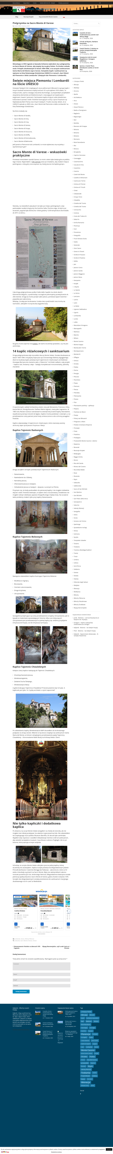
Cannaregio (84, 1028)
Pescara (76, 377)
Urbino (76, 563)
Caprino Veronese (79, 155)
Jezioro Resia (78, 277)
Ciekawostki (77, 194)
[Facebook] (80, 1094)
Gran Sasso (77, 248)
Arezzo (76, 104)
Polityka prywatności (63, 3)
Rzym (75, 479)
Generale (77, 245)
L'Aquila (76, 287)
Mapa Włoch (26, 3)
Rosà (75, 473)
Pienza (76, 389)
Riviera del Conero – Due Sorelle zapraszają (71, 1022)
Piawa (76, 383)
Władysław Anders (85, 1085)
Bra (75, 145)
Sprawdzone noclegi (80, 527)
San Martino (78, 492)
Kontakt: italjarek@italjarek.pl (21, 1029)
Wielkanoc (77, 592)
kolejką (35, 344)
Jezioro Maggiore (79, 274)
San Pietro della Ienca (81, 499)
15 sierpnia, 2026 (87, 45)
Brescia (76, 149)
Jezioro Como (78, 267)
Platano (76, 409)
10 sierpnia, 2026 (87, 63)
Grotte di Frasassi (79, 255)
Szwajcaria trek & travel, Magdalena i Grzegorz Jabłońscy (88, 59)
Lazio (75, 303)
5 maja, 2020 (70, 1036)
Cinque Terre (78, 197)
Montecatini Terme (80, 348)
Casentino (77, 168)
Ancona (76, 91)
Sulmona (77, 534)
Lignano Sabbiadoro (80, 309)
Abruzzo (92, 1015)
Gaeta (76, 242)
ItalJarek (16, 26)
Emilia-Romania (79, 222)
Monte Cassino (78, 341)
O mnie (34, 3)
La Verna (76, 293)
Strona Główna (16, 3)
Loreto (76, 319)
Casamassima (78, 161)
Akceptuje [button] (109, 1149)
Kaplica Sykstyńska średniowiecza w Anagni (83, 623)
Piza (75, 402)
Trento (76, 553)
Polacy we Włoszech (80, 418)
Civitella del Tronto (80, 203)
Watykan (76, 585)
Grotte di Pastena (79, 258)
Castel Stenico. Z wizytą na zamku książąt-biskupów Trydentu (89, 50)
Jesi (75, 264)
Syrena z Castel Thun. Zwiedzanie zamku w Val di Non (89, 67)
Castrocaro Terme (79, 181)
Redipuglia (77, 454)
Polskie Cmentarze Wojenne (83, 425)
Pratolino (77, 434)
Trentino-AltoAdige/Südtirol (82, 550)
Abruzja (76, 84)
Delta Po (76, 219)
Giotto (91, 1037)
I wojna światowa (85, 1040)
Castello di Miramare (80, 178)
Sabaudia (77, 482)
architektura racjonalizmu (92, 1018)
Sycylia (76, 537)
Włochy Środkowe (79, 604)
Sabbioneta (77, 486)
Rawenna (77, 444)
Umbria (76, 560)
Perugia (76, 373)
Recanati (76, 447)
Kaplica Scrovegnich (85, 1043)
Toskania (77, 547)
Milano (76, 338)
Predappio (77, 438)
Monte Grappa (78, 344)
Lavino (76, 300)
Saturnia (76, 505)
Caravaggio (77, 158)
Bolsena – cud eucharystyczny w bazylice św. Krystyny (86, 618)
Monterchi (77, 354)
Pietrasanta (77, 396)
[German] (4, 1152)
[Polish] (64, 17)
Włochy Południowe (80, 601)
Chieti (75, 190)
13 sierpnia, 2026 (87, 54)
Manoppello (78, 328)
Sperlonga (77, 524)
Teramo (76, 543)
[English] (2, 1152)
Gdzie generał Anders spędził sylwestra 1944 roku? (71, 1012)
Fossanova (77, 232)
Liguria (76, 312)
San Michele (78, 495)
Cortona (76, 213)
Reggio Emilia (78, 457)
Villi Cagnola (36, 162)
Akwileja (76, 88)
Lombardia (17, 939)
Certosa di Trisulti (79, 187)
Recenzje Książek (28, 17)
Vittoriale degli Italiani (81, 582)
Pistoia (76, 399)
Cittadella (77, 200)
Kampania (77, 280)
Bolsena (76, 133)
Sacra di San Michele (80, 489)
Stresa (76, 531)
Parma (76, 370)
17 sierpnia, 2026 (87, 38)
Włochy (76, 595)
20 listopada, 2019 (71, 1026)
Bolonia (76, 129)
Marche (76, 335)
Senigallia (77, 511)
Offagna (76, 357)
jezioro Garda (95, 1040)
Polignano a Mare (79, 421)
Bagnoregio (77, 117)
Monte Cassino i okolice (86, 1053)
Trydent (94, 1072)
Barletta (76, 123)
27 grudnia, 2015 (71, 1016)
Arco (75, 100)
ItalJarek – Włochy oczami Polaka (41, 9)
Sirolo (76, 518)
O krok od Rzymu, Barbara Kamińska (48, 1023)
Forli (75, 229)
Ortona (76, 361)
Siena (75, 515)
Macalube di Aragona (80, 325)
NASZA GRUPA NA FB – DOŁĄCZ (47, 3)
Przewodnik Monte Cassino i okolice (85, 441)
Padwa (76, 367)
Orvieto (76, 364)
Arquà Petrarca (78, 107)
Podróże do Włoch (80, 412)
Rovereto (77, 476)
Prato (75, 431)
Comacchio (77, 210)
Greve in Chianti (79, 251)
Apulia (76, 94)
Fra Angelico (84, 1037)
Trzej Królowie (85, 1076)
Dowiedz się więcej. (56, 1152)
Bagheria (77, 113)
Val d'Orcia (77, 566)
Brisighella (77, 152)
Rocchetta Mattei (79, 470)
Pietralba (77, 393)
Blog (16, 17)
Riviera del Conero (80, 466)
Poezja (76, 415)
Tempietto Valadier (80, 540)
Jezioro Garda (78, 271)
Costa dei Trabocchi (80, 216)
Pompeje (77, 428)
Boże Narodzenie (79, 142)
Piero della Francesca (92, 1060)
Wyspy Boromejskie (80, 608)
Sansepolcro (78, 502)
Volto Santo (89, 1079)
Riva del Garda (78, 463)
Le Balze (76, 306)
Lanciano (77, 296)
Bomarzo (77, 139)
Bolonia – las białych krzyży (89, 627)
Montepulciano (79, 351)
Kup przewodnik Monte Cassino (48, 17)
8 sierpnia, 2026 (87, 71)
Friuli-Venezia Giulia (80, 239)
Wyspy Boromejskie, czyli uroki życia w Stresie (55, 947)
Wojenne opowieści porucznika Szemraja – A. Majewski (71, 1032)
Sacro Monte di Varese (26, 941)
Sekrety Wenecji (79, 508)
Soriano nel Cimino (80, 521)
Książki (76, 283)
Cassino (76, 171)
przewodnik (84, 1063)
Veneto (76, 576)
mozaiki (96, 1053)
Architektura (78, 97)
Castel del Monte (79, 174)
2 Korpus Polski (79, 81)
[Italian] (6, 1152)
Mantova (76, 332)
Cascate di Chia (79, 165)
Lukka (75, 322)
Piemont (76, 386)
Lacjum (95, 1044)
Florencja (77, 226)
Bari (75, 120)
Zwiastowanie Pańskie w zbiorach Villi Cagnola (27, 947)
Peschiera (77, 380)
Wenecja (76, 588)
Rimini (76, 460)
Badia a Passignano (80, 110)
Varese (22, 939)
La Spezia (77, 290)
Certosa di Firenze (79, 184)
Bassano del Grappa (80, 126)
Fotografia (77, 235)
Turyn (75, 556)
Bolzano (76, 136)
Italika (76, 261)
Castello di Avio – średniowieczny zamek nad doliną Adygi (89, 34)
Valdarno (77, 569)
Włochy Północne (29, 939)
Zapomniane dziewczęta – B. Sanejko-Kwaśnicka (86, 635)
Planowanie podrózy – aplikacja (84, 405)
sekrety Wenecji (86, 1069)
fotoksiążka (95, 1034)
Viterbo (76, 579)
